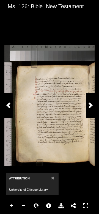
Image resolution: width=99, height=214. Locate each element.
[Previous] (8, 105)
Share (73, 205)
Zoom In (11, 205)
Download (61, 205)
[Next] (90, 105)
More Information (48, 205)
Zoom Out (23, 205)
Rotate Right (36, 205)
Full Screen (85, 205)
